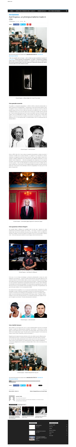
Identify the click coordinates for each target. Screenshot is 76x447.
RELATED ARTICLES (13, 404)
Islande (50, 428)
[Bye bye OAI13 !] (32, 427)
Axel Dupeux (11, 59)
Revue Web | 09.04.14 (14, 391)
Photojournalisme (15, 14)
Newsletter (10, 1)
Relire (10, 14)
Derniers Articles (42, 10)
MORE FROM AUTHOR (21, 404)
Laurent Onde (12, 21)
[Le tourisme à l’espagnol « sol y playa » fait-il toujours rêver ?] (32, 438)
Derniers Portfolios (52, 430)
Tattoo (50, 433)
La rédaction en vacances (41, 431)
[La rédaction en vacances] (32, 433)
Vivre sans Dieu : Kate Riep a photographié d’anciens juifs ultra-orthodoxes (14, 417)
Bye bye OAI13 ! (39, 425)
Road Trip (51, 426)
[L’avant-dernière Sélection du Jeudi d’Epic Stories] (41, 411)
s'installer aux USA (12, 382)
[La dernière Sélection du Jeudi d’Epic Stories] (28, 411)
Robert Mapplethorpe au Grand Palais (38, 391)
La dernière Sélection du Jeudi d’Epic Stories (28, 417)
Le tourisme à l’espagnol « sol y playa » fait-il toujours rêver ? (41, 437)
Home (10, 13)
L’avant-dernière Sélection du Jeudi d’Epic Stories (40, 417)
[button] (66, 11)
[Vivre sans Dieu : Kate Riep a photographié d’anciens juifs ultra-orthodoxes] (15, 411)
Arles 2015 (51, 435)
